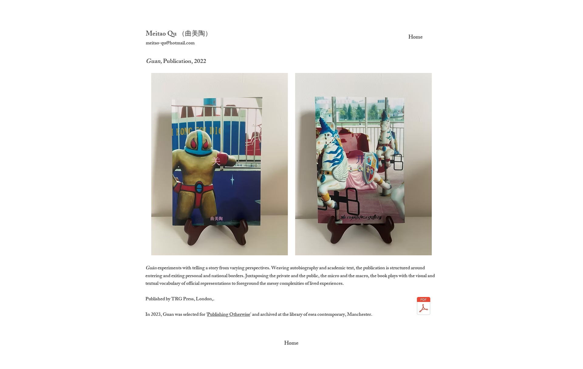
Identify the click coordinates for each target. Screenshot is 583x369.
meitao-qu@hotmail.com (170, 43)
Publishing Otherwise (228, 315)
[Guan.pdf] (423, 307)
